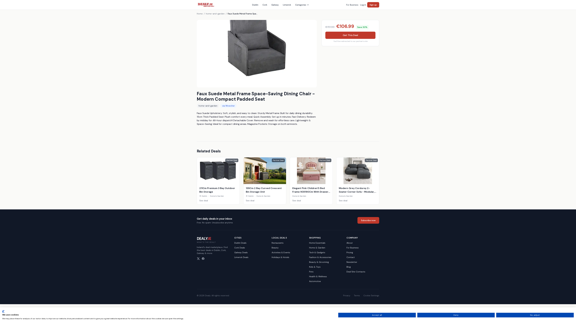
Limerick (287, 4)
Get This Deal (350, 35)
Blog (348, 267)
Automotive (315, 281)
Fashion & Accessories (320, 257)
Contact (350, 257)
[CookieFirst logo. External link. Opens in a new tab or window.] (3, 311)
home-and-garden (215, 13)
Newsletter (351, 262)
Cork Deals (239, 247)
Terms (357, 295)
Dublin (255, 4)
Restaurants (278, 243)
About (349, 243)
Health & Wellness (318, 276)
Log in (363, 4)
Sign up (373, 4)
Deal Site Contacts (355, 271)
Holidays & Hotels (280, 257)
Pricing (349, 252)
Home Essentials (317, 243)
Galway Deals (241, 252)
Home (200, 13)
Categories (300, 4)
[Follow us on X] (198, 258)
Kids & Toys (315, 267)
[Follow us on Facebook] (203, 258)
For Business (352, 4)
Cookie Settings (371, 295)
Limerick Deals (241, 257)
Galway (275, 4)
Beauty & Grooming (319, 262)
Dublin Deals (240, 243)
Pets (311, 271)
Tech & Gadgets (317, 252)
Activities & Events (281, 252)
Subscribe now (368, 220)
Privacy (346, 295)
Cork (264, 4)
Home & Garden (317, 247)
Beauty (275, 247)
